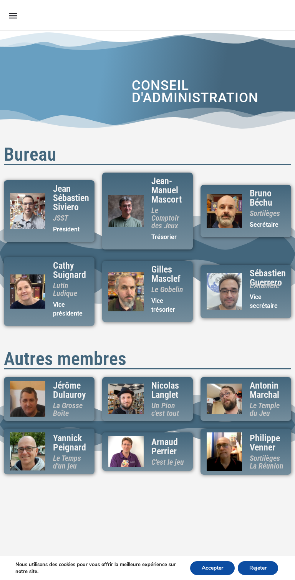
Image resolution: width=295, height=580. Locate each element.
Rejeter (258, 568)
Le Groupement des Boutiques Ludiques (117, 15)
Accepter (212, 568)
